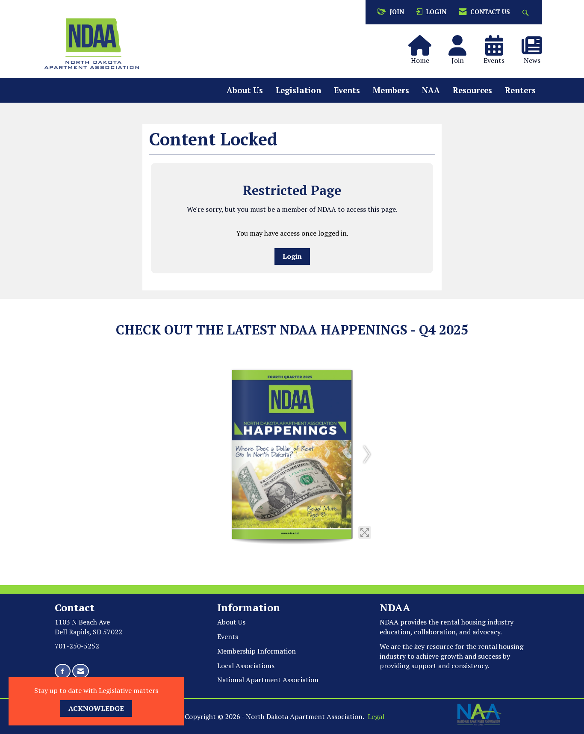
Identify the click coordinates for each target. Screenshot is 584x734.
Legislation (298, 90)
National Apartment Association (268, 679)
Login (292, 256)
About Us (245, 90)
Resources (472, 90)
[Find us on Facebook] (63, 671)
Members (391, 90)
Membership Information (256, 651)
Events (347, 90)
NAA (431, 90)
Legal (376, 716)
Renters (520, 90)
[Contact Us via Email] (80, 671)
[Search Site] (526, 12)
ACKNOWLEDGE (96, 708)
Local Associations (245, 665)
